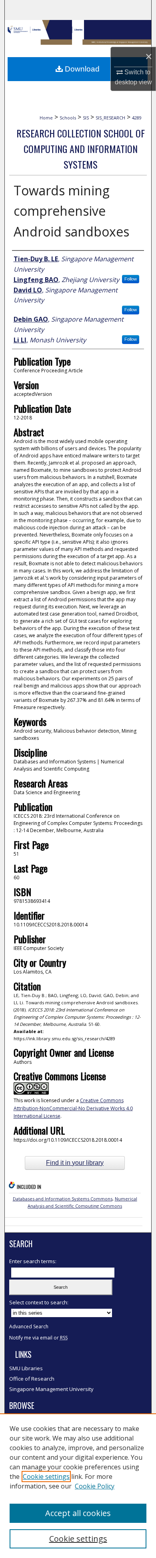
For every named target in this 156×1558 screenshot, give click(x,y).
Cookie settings (46, 1476)
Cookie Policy (94, 1486)
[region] (78, 1485)
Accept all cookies (78, 1513)
